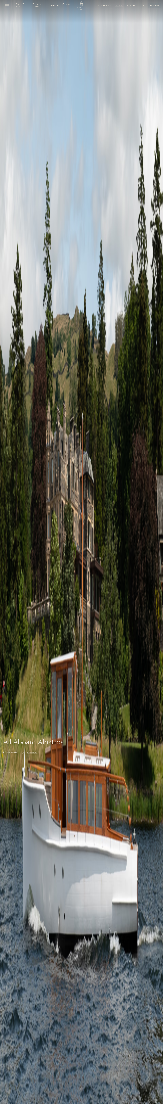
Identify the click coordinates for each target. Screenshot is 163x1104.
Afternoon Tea (66, 5)
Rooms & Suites (20, 5)
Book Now (154, 6)
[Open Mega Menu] (7, 5)
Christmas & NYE (103, 5)
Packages (54, 5)
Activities (131, 5)
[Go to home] (81, 5)
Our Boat (119, 5)
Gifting (142, 5)
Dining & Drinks (37, 5)
